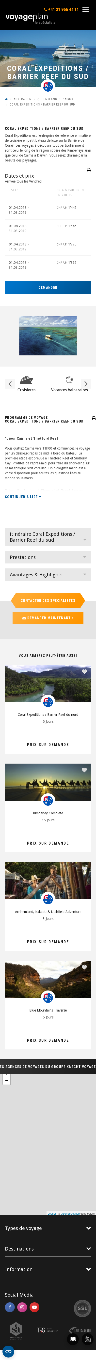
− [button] (6, 1081)
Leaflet (52, 1213)
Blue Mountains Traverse (48, 1010)
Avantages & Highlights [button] (36, 575)
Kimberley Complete (48, 813)
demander (47, 288)
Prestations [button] (23, 557)
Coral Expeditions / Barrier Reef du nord (48, 715)
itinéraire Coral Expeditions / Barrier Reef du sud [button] (42, 537)
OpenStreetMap (70, 1213)
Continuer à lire (22, 497)
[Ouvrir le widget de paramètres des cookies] (8, 1352)
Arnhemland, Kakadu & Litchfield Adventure (48, 912)
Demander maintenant (49, 618)
